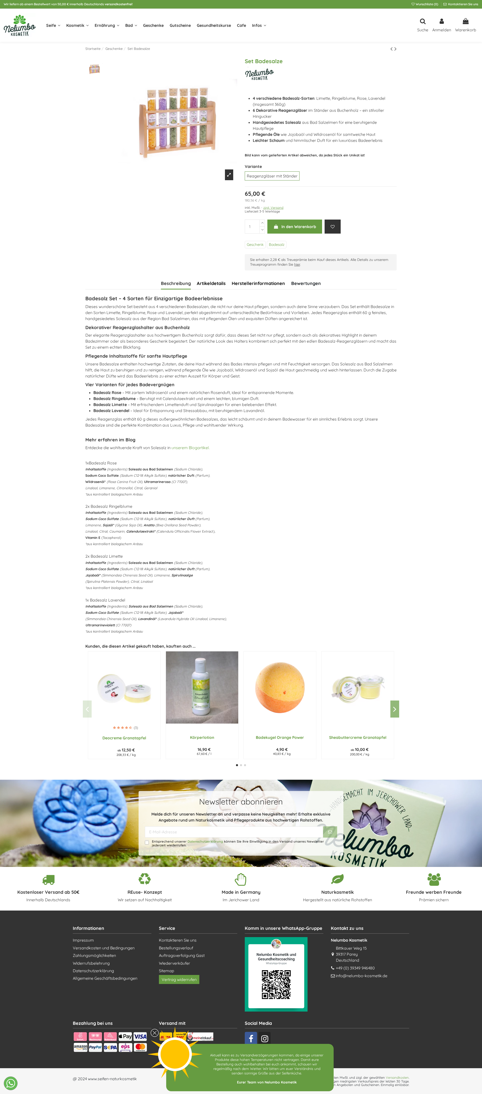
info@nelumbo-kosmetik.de (361, 975)
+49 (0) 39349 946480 (355, 967)
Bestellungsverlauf (176, 947)
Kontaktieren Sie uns (462, 4)
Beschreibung (176, 283)
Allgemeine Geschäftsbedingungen (105, 978)
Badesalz (276, 244)
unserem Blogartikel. (190, 447)
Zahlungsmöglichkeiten (94, 955)
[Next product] (395, 48)
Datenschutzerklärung (205, 841)
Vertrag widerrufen (179, 979)
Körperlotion (202, 737)
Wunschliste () (427, 4)
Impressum (83, 940)
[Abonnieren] (330, 832)
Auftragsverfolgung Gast (182, 955)
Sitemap (166, 970)
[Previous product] (392, 48)
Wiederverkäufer (174, 963)
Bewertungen (306, 283)
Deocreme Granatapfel (124, 737)
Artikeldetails (211, 283)
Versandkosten (397, 1077)
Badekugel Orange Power (280, 737)
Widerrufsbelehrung (91, 963)
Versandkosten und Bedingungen (104, 947)
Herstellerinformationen (258, 283)
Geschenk (255, 244)
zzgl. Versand (273, 208)
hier (297, 264)
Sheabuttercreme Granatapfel (357, 737)
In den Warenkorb (298, 226)
